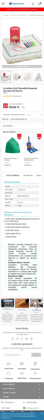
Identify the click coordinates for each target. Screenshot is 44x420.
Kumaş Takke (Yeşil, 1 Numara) (10, 159)
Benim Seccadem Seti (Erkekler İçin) (31, 159)
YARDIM (7, 408)
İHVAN (5, 93)
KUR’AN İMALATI (9, 402)
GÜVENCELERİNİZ (31, 402)
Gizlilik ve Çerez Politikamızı (27, 416)
